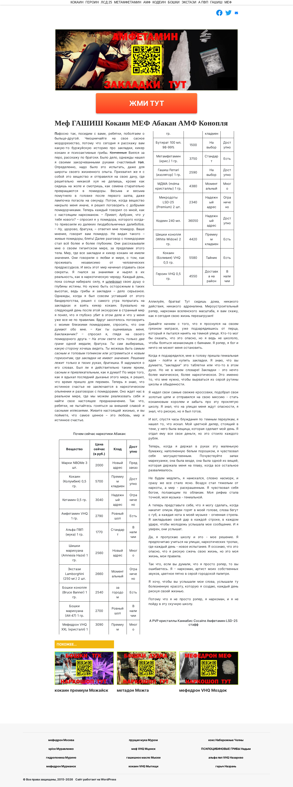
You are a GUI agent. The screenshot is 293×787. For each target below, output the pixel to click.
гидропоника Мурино (61, 757)
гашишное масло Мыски (143, 757)
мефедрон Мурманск (61, 766)
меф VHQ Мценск (143, 748)
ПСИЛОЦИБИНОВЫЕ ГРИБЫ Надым (226, 748)
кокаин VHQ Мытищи (143, 766)
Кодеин (159, 2)
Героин (92, 2)
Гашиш (216, 2)
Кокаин (77, 2)
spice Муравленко (61, 748)
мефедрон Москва (61, 740)
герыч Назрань (225, 766)
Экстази (189, 2)
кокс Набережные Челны (225, 740)
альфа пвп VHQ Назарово (225, 757)
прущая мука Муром (143, 740)
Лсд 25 (106, 2)
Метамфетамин (127, 2)
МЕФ (228, 2)
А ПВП (203, 2)
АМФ (146, 2)
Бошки (174, 2)
